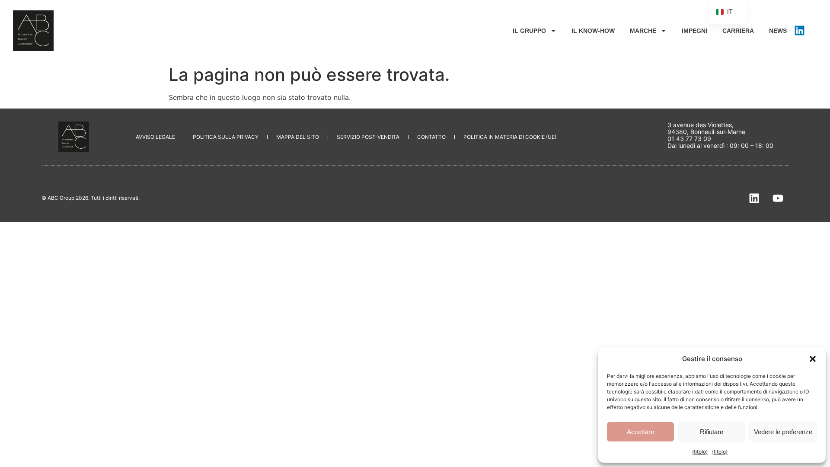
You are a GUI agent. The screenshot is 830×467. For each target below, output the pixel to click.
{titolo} (700, 451)
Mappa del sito (297, 137)
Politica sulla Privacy (226, 137)
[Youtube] (777, 198)
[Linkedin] (800, 31)
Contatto (431, 137)
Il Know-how (593, 30)
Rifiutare (711, 431)
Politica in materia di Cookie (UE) (509, 137)
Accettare (640, 431)
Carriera (738, 30)
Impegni (694, 30)
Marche (643, 30)
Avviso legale (155, 137)
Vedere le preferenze (783, 431)
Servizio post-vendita (368, 137)
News (778, 30)
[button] (812, 359)
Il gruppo (529, 30)
